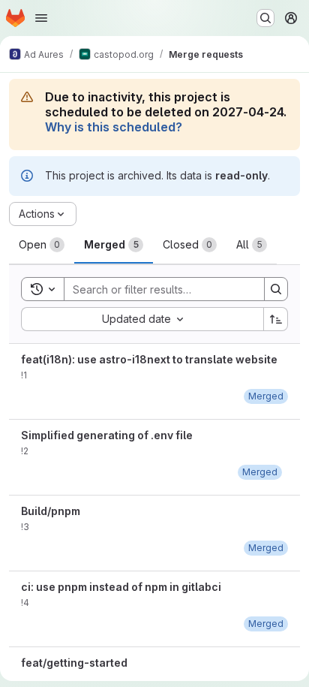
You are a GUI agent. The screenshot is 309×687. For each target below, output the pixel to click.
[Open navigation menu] (41, 18)
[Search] (276, 289)
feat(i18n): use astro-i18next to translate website (149, 359)
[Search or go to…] (265, 18)
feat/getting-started (74, 662)
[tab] (41, 245)
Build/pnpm (50, 511)
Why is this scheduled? (113, 126)
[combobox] (142, 319)
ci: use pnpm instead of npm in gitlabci (121, 586)
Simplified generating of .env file (107, 435)
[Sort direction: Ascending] (276, 319)
